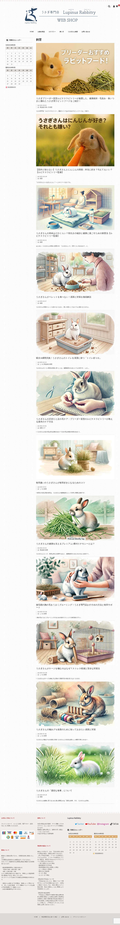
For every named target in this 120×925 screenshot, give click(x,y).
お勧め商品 (41, 31)
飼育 (51, 107)
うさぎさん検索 (73, 31)
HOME (32, 31)
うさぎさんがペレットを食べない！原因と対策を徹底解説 (63, 297)
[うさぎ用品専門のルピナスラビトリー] (60, 24)
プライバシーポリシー (79, 917)
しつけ (42, 364)
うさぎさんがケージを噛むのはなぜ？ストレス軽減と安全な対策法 (68, 668)
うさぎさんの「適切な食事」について (54, 790)
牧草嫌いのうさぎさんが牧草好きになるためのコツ (60, 483)
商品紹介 (42, 107)
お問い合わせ (86, 31)
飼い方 (62, 31)
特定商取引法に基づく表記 (49, 917)
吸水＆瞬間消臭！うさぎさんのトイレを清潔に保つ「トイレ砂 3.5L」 (69, 358)
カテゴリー (52, 31)
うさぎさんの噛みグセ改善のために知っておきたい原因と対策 (66, 729)
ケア (44, 428)
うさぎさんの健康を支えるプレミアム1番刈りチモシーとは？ (65, 544)
